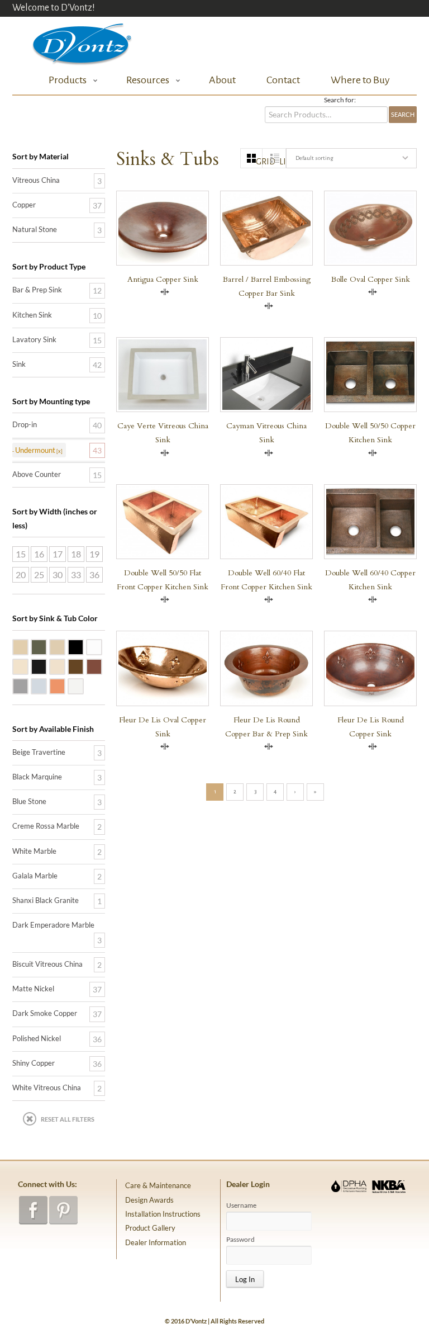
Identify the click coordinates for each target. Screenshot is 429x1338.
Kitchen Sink (32, 314)
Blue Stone (46, 646)
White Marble (101, 646)
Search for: (340, 100)
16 (39, 554)
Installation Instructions (163, 1213)
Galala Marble (64, 646)
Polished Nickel (46, 685)
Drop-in (24, 424)
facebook (33, 1210)
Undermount (35, 450)
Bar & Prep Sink (37, 289)
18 (76, 554)
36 (94, 574)
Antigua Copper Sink (162, 279)
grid (259, 161)
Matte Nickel (27, 685)
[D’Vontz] (72, 42)
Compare (164, 291)
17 (58, 554)
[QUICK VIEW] (266, 668)
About (222, 80)
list (282, 161)
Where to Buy (360, 80)
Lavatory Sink (34, 339)
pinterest (63, 1210)
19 (94, 554)
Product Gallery (150, 1227)
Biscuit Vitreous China (27, 665)
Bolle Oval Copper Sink (370, 279)
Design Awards (149, 1199)
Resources (144, 80)
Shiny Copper (64, 685)
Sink (19, 364)
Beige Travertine (27, 646)
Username (241, 1205)
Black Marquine (37, 776)
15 (21, 554)
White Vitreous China (83, 685)
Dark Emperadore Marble (83, 665)
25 (39, 574)
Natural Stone (34, 229)
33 (76, 574)
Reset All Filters (67, 1119)
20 (21, 574)
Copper (24, 204)
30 (58, 574)
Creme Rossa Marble (64, 665)
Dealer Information (155, 1242)
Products (64, 80)
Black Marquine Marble (46, 665)
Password (240, 1239)
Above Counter (36, 474)
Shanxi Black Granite (83, 646)
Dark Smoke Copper (101, 665)
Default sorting (314, 158)
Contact (283, 80)
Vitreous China (36, 180)
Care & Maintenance (158, 1185)
